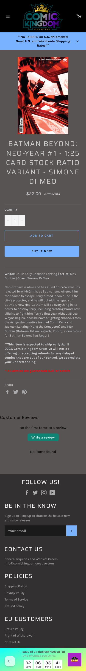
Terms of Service (16, 599)
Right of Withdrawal (19, 635)
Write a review (43, 437)
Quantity (11, 209)
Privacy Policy (15, 593)
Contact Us (12, 642)
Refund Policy (14, 606)
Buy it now (42, 251)
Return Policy (14, 629)
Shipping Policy (16, 586)
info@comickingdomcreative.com (29, 563)
